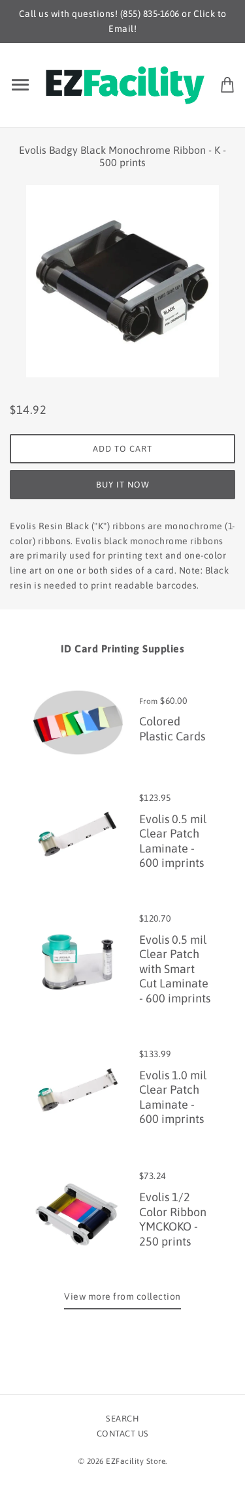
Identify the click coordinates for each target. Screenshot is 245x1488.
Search (122, 1418)
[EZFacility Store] (125, 83)
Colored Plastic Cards (172, 728)
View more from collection (122, 1296)
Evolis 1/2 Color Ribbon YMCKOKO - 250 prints (172, 1219)
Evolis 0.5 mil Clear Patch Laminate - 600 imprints (172, 841)
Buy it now (123, 484)
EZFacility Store (135, 1461)
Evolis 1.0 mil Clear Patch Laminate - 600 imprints (172, 1097)
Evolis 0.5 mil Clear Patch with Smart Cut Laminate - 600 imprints (174, 969)
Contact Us (123, 1433)
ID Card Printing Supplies (123, 648)
